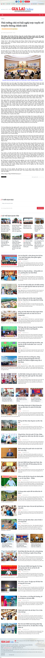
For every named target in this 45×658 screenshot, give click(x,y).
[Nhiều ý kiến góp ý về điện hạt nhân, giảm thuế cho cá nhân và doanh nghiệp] (36, 538)
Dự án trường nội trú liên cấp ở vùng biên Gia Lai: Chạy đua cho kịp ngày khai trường (30, 299)
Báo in (14, 3)
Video (4, 3)
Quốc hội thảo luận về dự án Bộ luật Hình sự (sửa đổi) (31, 507)
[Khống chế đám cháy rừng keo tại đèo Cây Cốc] (9, 425)
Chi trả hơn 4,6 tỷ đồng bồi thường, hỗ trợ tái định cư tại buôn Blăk (30, 597)
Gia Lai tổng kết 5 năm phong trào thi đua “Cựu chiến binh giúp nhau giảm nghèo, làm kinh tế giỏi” (30, 257)
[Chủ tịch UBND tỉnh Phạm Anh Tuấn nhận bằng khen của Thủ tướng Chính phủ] (28, 236)
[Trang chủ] (2, 15)
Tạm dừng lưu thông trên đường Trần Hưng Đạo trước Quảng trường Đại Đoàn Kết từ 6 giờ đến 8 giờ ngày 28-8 (17, 245)
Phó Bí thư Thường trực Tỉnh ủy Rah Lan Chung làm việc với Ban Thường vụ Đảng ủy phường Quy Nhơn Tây (7, 399)
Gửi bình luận (40, 208)
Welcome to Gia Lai (26, 3)
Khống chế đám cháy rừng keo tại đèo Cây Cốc (30, 421)
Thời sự (2, 18)
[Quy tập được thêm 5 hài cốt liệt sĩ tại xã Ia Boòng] (22, 392)
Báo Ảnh (8, 3)
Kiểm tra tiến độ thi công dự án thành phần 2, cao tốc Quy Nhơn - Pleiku (30, 477)
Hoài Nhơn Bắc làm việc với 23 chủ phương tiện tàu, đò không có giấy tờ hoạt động (30, 552)
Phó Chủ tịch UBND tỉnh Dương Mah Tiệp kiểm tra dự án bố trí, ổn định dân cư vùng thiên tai (30, 625)
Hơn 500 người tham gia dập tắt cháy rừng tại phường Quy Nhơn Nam (5, 243)
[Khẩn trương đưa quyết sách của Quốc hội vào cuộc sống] (9, 453)
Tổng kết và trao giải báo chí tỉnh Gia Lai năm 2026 (27, 227)
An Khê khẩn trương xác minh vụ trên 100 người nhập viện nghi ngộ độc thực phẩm (30, 375)
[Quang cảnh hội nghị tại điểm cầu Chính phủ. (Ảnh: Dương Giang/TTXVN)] (22, 67)
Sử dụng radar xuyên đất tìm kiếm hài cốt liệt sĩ (30, 492)
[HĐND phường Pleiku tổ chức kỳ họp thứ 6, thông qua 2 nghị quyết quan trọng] (36, 392)
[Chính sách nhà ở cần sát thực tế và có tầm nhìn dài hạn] (9, 614)
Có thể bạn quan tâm (10, 216)
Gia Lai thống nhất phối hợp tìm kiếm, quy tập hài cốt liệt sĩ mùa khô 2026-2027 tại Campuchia (30, 344)
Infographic (41, 3)
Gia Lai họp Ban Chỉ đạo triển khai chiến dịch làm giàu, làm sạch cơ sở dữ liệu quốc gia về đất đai (39, 244)
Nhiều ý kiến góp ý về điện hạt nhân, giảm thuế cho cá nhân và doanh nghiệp (36, 545)
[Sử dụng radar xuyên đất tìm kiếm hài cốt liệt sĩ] (9, 496)
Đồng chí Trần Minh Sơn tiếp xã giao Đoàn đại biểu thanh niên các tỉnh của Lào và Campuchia (30, 313)
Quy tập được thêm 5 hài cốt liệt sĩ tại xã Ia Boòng (22, 399)
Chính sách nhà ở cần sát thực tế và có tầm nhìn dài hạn (30, 611)
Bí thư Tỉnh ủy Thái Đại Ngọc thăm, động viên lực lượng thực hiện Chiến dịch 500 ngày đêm (16, 228)
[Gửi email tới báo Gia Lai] (23, 1)
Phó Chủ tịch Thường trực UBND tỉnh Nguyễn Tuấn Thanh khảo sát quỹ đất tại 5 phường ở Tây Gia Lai (22, 545)
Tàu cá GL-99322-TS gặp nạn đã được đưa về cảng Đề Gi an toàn (30, 582)
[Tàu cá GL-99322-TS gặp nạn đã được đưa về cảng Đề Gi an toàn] (9, 586)
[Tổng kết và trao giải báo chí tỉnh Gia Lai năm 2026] (28, 221)
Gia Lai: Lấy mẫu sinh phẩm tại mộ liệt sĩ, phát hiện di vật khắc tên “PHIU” (39, 228)
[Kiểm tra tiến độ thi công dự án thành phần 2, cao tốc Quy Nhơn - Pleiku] (9, 481)
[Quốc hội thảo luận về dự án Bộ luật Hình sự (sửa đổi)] (9, 510)
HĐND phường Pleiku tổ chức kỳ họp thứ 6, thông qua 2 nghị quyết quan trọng (36, 399)
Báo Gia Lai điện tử (23, 9)
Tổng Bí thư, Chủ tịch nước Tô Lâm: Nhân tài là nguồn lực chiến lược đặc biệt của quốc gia (31, 436)
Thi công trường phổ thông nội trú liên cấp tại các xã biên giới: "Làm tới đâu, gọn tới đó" (5, 228)
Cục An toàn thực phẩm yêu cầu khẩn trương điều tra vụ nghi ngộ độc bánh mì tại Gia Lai (31, 285)
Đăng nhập (27, 1)
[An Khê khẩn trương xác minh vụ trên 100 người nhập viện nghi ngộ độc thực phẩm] (9, 378)
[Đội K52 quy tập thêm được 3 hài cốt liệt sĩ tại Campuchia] (9, 524)
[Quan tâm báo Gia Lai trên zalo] (19, 1)
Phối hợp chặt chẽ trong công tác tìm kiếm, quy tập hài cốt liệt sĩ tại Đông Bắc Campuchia (30, 328)
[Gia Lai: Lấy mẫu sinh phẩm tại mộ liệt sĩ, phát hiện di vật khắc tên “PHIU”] (39, 221)
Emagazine (35, 3)
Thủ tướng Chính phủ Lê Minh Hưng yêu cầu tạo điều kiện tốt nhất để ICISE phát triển (30, 407)
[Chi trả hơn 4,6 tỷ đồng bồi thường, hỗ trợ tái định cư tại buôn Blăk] (9, 601)
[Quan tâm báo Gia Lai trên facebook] (16, 1)
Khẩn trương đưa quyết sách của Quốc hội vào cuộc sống (30, 449)
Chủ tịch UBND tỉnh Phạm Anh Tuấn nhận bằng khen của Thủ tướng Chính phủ (28, 243)
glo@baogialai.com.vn (8, 647)
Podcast (19, 3)
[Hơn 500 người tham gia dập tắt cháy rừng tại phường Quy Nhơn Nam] (5, 236)
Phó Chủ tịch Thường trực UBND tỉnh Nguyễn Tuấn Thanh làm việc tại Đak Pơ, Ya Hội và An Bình (7, 545)
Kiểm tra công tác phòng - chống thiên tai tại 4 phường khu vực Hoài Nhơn (30, 272)
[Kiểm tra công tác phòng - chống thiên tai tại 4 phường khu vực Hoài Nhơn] (9, 275)
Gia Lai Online (7, 641)
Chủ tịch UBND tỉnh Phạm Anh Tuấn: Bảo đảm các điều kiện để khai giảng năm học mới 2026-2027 (30, 464)
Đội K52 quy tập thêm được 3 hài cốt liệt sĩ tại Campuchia (30, 520)
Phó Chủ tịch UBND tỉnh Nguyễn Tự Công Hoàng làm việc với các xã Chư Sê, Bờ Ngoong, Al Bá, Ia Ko (30, 567)
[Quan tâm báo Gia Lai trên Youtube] (21, 1)
